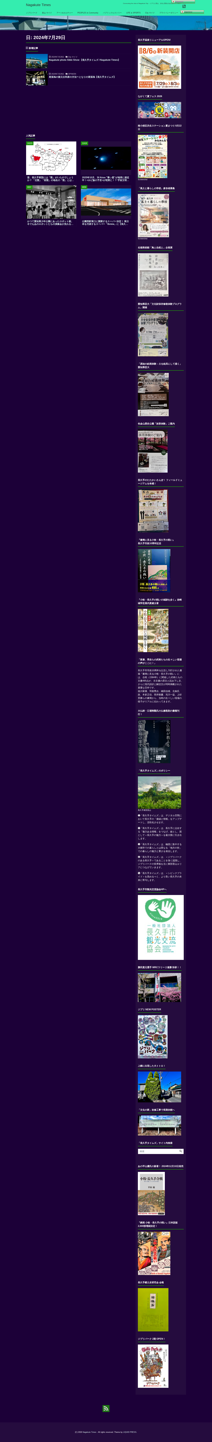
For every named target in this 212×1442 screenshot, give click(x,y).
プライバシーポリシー (168, 13)
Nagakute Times (38, 5)
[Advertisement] (78, 108)
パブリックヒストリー (112, 13)
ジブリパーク (31, 13)
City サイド (150, 13)
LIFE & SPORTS (133, 13)
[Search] (181, 1151)
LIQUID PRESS (129, 1432)
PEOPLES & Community (87, 13)
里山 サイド (47, 13)
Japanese (188, 12)
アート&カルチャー (65, 13)
